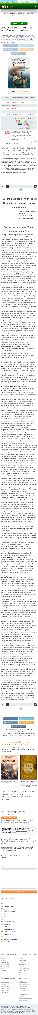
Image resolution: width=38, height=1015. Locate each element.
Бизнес (6, 926)
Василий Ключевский (17, 102)
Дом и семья (7, 924)
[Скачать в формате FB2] (17, 122)
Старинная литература (10, 934)
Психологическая (24, 968)
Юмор (5, 936)
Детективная (22, 962)
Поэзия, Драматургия (9, 942)
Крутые (3, 968)
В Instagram (10, 49)
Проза (5, 916)
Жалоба (7, 133)
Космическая (23, 964)
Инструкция (14, 143)
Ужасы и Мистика (24, 970)
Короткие (3, 984)
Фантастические (5, 986)
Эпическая (22, 975)
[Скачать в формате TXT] (30, 122)
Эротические (4, 992)
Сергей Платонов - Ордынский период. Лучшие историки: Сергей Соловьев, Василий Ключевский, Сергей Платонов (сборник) (28, 784)
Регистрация (31, 1)
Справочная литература (10, 931)
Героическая (22, 960)
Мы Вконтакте (18, 53)
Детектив (3, 960)
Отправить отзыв (19, 891)
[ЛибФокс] (7, 6)
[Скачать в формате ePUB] (24, 122)
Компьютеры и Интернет (10, 939)
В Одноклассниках (27, 49)
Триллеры (4, 970)
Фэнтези (21, 972)
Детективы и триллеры (10, 909)
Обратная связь (23, 1000)
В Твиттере (25, 45)
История (13, 108)
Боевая (21, 958)
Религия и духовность (10, 929)
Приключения (7, 919)
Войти (22, 1)
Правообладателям (24, 994)
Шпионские (4, 972)
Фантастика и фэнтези (10, 904)
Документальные (8, 914)
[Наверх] (33, 1011)
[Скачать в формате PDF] (27, 128)
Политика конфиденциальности (25, 997)
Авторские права (19, 23)
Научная (21, 966)
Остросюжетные (6, 988)
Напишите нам (15, 138)
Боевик (3, 958)
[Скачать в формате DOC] (21, 128)
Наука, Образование (9, 911)
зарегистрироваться (21, 831)
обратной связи (19, 1012)
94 (21, 190)
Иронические (5, 962)
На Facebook (10, 45)
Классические (5, 966)
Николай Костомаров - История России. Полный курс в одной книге (9, 783)
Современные (5, 990)
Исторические (5, 964)
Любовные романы (9, 906)
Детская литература (9, 921)
